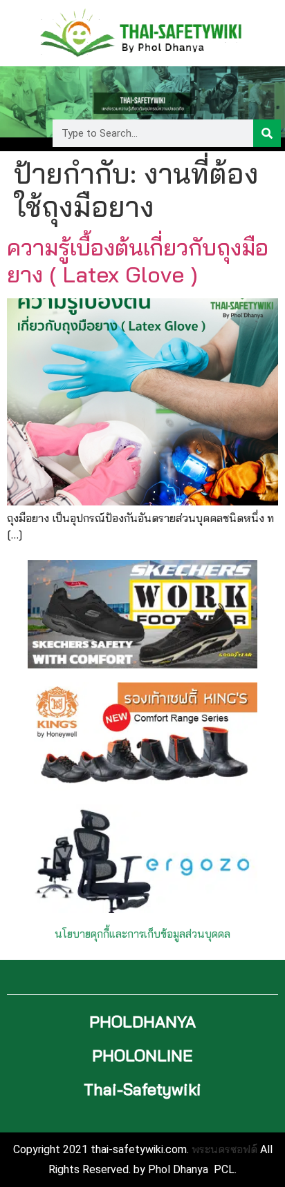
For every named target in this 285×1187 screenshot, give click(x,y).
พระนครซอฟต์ (224, 1149)
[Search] (267, 133)
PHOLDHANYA (142, 1022)
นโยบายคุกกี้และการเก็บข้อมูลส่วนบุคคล (142, 933)
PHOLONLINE (142, 1055)
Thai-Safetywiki (142, 1089)
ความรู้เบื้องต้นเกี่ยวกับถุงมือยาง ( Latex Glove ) (137, 260)
